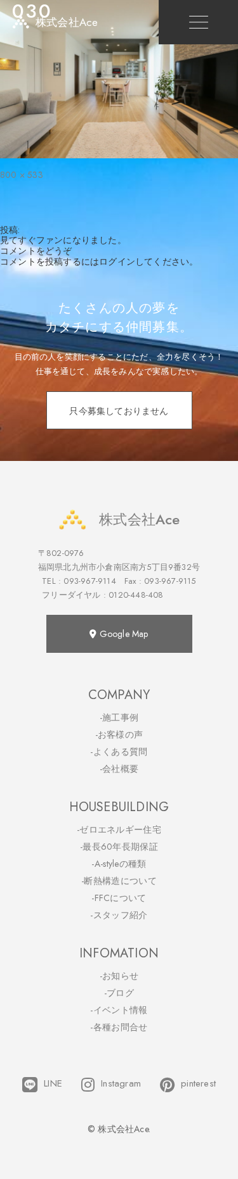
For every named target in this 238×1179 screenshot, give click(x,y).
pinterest (198, 1083)
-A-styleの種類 (118, 863)
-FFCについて (118, 898)
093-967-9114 (89, 581)
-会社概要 (119, 768)
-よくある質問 (118, 751)
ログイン (117, 261)
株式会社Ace (139, 519)
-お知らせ (119, 975)
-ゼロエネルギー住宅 (119, 829)
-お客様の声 (119, 734)
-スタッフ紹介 (118, 915)
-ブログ (119, 993)
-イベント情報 (118, 1010)
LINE (53, 1083)
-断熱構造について (119, 880)
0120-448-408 (136, 595)
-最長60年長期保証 (119, 846)
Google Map (123, 633)
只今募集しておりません (118, 411)
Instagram (121, 1083)
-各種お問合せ (118, 1027)
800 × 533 (21, 174)
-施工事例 (119, 717)
